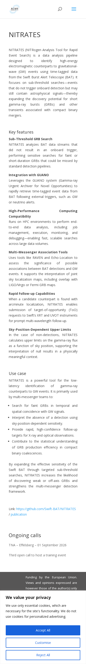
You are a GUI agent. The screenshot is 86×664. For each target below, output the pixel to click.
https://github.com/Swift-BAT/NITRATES (46, 509)
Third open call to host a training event (37, 555)
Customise (43, 642)
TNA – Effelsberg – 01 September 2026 (38, 545)
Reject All (43, 655)
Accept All (43, 630)
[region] (43, 627)
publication (19, 514)
